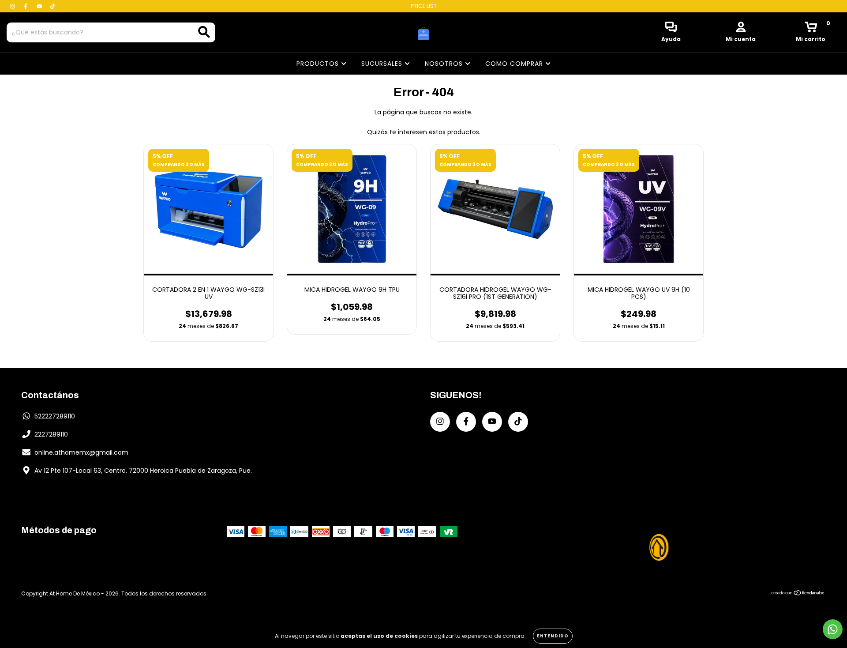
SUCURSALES (383, 63)
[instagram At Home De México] (13, 6)
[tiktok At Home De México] (52, 6)
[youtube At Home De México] (40, 6)
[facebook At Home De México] (26, 6)
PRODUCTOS (318, 63)
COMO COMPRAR (515, 63)
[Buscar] (204, 32)
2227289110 (51, 434)
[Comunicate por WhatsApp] (833, 629)
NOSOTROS (445, 63)
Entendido (553, 636)
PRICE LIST (424, 6)
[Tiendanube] (798, 593)
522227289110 (54, 416)
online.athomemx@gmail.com (81, 452)
